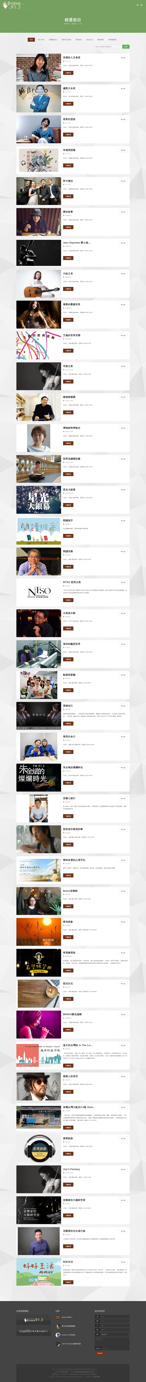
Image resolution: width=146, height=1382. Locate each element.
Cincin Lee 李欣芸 (68, 1335)
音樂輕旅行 (53, 39)
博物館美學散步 (71, 427)
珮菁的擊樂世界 (71, 304)
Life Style (41, 39)
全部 (80, 24)
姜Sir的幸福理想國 (68, 1326)
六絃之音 (68, 273)
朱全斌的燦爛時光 (73, 767)
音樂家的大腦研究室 (74, 1200)
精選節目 (74, 24)
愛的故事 (68, 211)
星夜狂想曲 (69, 119)
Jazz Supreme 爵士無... (77, 242)
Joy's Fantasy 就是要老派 (71, 1344)
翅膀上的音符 (70, 1076)
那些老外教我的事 (73, 829)
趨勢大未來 (69, 88)
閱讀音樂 (68, 551)
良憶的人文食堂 (71, 57)
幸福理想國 (69, 150)
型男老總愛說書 (71, 458)
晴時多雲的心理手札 (74, 860)
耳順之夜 (68, 366)
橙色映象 (100, 39)
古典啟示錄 (69, 613)
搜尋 (126, 46)
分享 (123, 58)
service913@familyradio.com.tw (84, 1372)
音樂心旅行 (69, 798)
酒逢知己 (68, 705)
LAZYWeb (97, 1377)
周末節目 (79, 39)
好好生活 (68, 1261)
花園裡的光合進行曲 (74, 1231)
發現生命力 (69, 736)
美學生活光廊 (66, 39)
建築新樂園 (69, 397)
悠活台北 (90, 39)
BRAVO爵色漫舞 (72, 1014)
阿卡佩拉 (68, 181)
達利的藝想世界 (71, 644)
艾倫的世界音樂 (71, 335)
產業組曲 (68, 1138)
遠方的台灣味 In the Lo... (78, 1045)
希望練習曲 (112, 39)
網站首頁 (66, 24)
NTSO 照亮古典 (72, 582)
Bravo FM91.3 (67, 1317)
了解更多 (68, 73)
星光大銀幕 (69, 489)
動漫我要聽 (69, 674)
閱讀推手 (68, 520)
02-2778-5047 (63, 1372)
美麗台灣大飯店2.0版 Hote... (79, 1107)
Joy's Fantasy (71, 1169)
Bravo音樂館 (70, 891)
